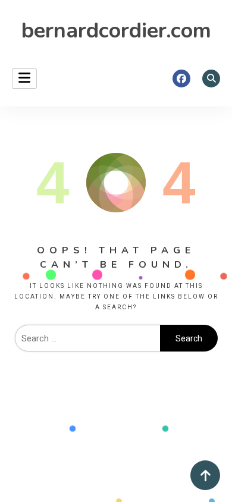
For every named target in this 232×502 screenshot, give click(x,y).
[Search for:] (87, 338)
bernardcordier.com (116, 30)
